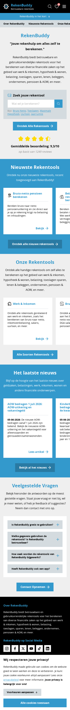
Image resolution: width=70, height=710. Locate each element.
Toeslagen (33, 110)
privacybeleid (11, 679)
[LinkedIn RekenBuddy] (47, 648)
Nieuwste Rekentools (41, 23)
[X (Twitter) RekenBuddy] (23, 648)
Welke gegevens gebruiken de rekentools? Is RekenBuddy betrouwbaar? (29, 539)
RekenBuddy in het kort (33, 16)
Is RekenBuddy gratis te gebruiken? (32, 524)
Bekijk (40, 228)
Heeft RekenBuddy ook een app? (31, 568)
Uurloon (25, 114)
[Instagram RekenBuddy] (6, 648)
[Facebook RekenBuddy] (15, 648)
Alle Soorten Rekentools (33, 354)
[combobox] (30, 104)
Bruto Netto (19, 110)
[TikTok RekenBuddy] (39, 648)
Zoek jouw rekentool (29, 95)
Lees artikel (36, 452)
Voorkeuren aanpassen (20, 692)
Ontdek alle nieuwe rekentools (33, 244)
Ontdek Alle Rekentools (33, 126)
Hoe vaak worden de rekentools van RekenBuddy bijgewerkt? (33, 555)
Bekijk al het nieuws (33, 467)
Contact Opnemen (33, 587)
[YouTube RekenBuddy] (31, 648)
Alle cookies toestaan (35, 703)
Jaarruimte (37, 114)
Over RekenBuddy (13, 23)
